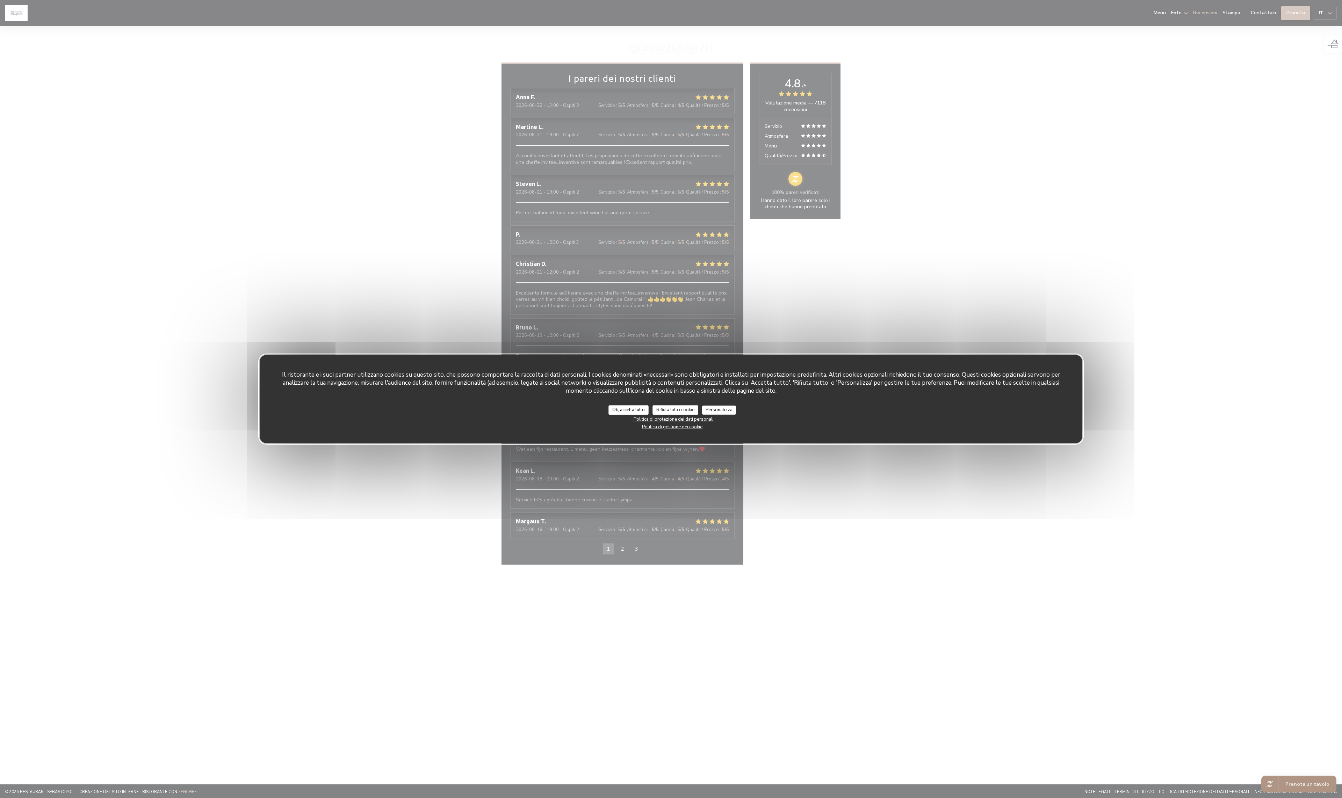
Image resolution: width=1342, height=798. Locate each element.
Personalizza (719, 410)
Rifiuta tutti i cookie (675, 410)
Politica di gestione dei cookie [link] (672, 426)
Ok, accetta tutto (628, 410)
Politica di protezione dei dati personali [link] (674, 419)
